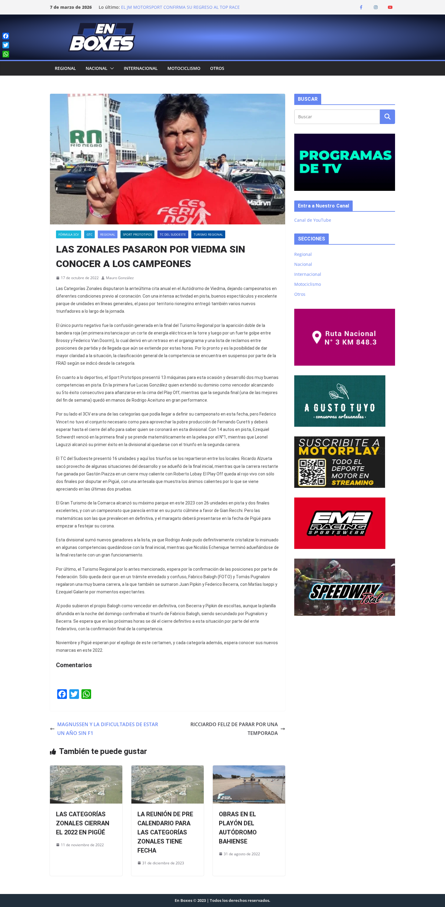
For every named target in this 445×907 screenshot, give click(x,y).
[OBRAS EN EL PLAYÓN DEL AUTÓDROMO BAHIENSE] (249, 769)
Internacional (141, 68)
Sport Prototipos (137, 234)
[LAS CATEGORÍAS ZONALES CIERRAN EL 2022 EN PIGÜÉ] (86, 769)
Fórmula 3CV (68, 234)
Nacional (96, 68)
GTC (89, 234)
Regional (65, 68)
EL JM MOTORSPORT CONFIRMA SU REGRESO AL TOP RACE (180, 7)
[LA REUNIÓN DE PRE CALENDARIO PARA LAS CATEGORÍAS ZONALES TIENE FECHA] (167, 769)
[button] (110, 68)
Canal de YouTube (312, 220)
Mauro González (120, 277)
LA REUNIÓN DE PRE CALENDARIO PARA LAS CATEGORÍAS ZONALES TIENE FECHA (165, 832)
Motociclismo (183, 68)
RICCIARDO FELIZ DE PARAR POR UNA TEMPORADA (234, 728)
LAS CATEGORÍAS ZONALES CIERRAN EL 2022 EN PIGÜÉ (82, 823)
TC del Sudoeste (173, 234)
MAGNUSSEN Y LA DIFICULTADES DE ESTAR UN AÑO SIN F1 (107, 728)
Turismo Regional (208, 234)
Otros (217, 68)
